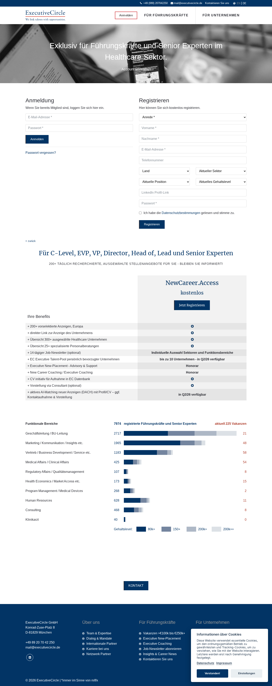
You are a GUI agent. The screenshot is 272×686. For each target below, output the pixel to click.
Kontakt (136, 585)
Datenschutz (205, 663)
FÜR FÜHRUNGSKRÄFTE (166, 15)
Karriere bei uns (97, 649)
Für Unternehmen (221, 15)
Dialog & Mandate (99, 638)
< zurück (30, 241)
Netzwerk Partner (98, 654)
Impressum (224, 663)
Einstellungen (246, 673)
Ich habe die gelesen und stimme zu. (189, 213)
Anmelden (126, 15)
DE (244, 3)
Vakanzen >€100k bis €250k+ (164, 633)
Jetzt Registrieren (192, 305)
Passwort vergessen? (40, 152)
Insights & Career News (160, 654)
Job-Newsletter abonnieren (162, 649)
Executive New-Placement (162, 638)
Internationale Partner (101, 643)
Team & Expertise (98, 633)
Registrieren (152, 224)
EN (239, 3)
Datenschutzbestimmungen (181, 213)
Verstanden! (212, 673)
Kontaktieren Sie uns (217, 3)
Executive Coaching (157, 643)
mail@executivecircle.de (188, 3)
